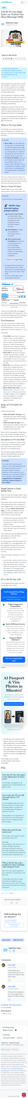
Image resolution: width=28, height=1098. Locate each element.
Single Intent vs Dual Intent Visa (14, 72)
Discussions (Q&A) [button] (9, 1038)
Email (16, 1049)
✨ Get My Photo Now (14, 704)
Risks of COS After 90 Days (12, 70)
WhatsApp (6, 1049)
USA (4, 7)
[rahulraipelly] (8, 1013)
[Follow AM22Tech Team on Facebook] (14, 951)
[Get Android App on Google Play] (14, 260)
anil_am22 (11, 965)
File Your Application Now (14, 660)
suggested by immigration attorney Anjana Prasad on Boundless (12, 480)
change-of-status (19, 327)
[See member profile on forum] (3, 965)
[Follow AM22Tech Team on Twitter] (10, 951)
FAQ (4, 77)
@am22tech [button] (9, 1030)
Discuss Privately (10, 920)
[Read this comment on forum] (9, 980)
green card (6, 940)
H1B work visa (18, 940)
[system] (2, 1013)
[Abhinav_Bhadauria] (10, 1013)
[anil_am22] (4, 1013)
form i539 (23, 329)
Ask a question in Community (14, 925)
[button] (3, 893)
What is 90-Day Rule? (10, 68)
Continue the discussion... (11, 1005)
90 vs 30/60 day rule (10, 74)
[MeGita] (6, 1013)
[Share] (24, 1095)
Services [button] (19, 1038)
